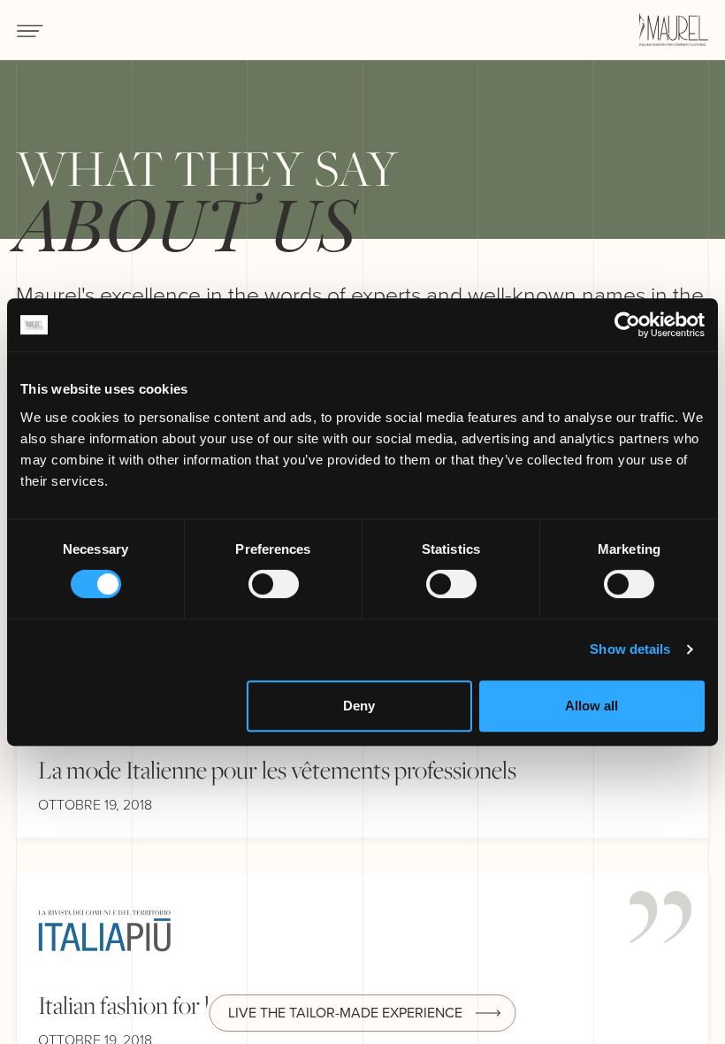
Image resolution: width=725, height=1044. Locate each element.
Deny (359, 705)
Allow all (591, 705)
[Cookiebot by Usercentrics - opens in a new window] (627, 324)
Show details (630, 648)
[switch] (273, 584)
